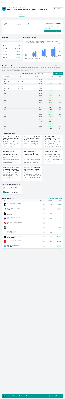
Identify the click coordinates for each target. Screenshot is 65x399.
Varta (8, 218)
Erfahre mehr (35, 395)
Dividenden (21, 14)
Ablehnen (52, 395)
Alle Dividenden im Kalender (56, 198)
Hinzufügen (58, 8)
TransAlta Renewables (12, 232)
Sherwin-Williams (11, 237)
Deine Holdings (13, 14)
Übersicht (4, 14)
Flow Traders (10, 214)
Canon (8, 209)
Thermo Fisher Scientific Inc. (13, 241)
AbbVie (8, 204)
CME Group (9, 246)
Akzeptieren (58, 395)
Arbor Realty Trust (11, 228)
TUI (7, 223)
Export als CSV (59, 65)
